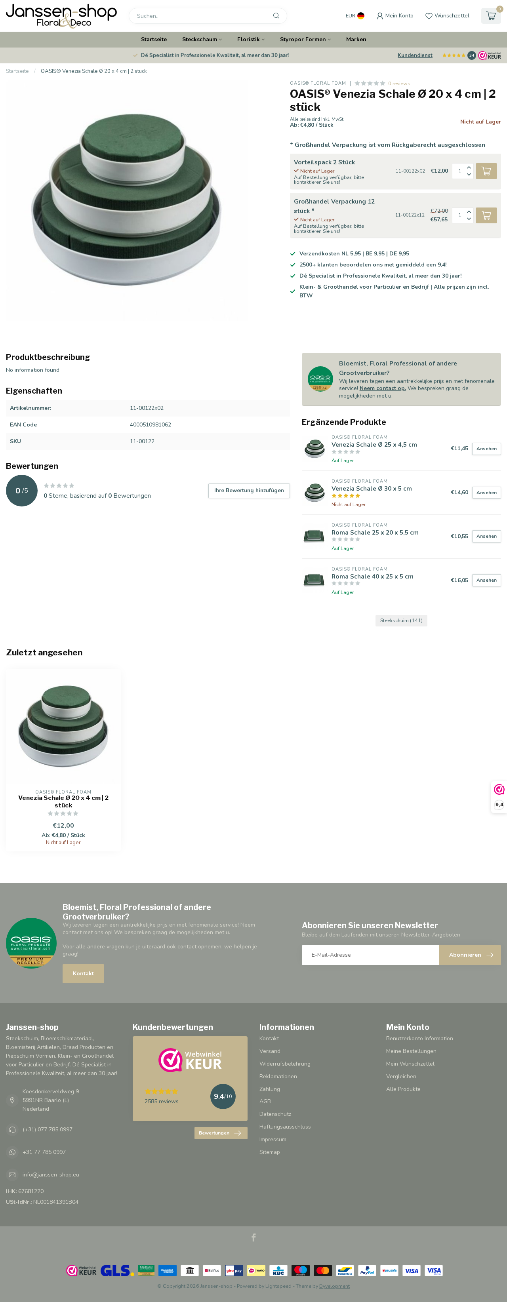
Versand (269, 1051)
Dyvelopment (334, 1286)
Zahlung (269, 1089)
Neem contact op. (383, 388)
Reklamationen (278, 1076)
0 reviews (399, 83)
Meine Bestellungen (411, 1051)
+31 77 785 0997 (44, 1152)
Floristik (248, 39)
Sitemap (269, 1152)
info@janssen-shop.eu (51, 1174)
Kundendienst (415, 55)
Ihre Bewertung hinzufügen (249, 490)
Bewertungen (214, 1133)
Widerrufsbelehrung (285, 1064)
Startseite (154, 39)
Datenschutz (275, 1114)
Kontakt (83, 973)
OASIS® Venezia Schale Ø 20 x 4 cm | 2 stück (94, 71)
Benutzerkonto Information (419, 1038)
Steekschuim (401, 620)
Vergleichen (401, 1076)
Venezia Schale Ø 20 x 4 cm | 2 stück (63, 801)
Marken (356, 39)
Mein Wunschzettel (410, 1064)
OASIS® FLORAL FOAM (318, 83)
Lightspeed (278, 1286)
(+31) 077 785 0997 (47, 1129)
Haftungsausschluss (285, 1127)
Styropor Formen (303, 39)
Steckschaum (199, 39)
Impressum (272, 1139)
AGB (265, 1101)
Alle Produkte (403, 1089)
